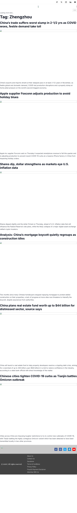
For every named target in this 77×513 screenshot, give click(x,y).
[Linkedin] (70, 2)
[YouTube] (74, 2)
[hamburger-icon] (74, 10)
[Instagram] (65, 2)
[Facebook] (56, 2)
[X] (61, 2)
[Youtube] (73, 449)
